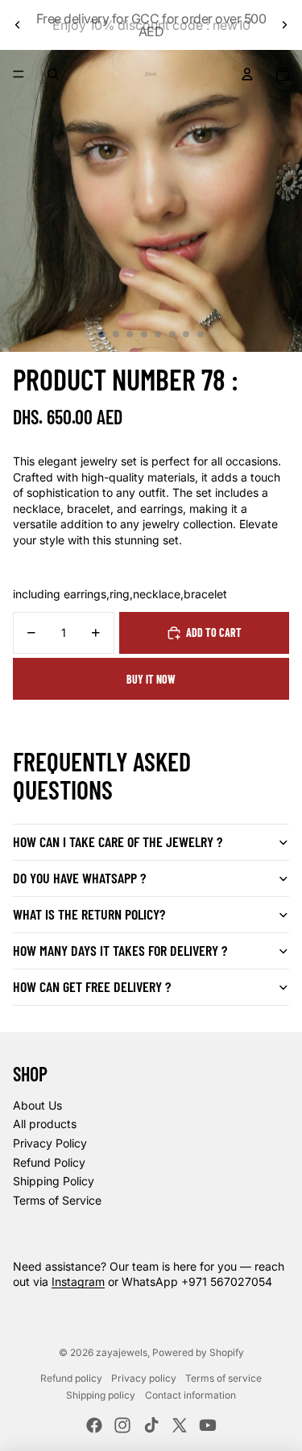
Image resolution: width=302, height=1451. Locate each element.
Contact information (190, 1395)
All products (45, 1124)
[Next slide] (284, 25)
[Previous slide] (17, 25)
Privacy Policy (50, 1143)
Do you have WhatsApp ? (79, 878)
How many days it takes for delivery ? (120, 950)
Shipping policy (100, 1395)
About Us (37, 1105)
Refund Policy (49, 1162)
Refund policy (71, 1378)
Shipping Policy (53, 1181)
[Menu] (18, 74)
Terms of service (223, 1378)
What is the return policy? (89, 914)
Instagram (78, 1281)
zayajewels (121, 1352)
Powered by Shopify (198, 1352)
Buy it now (151, 679)
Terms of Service (57, 1200)
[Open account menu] (247, 74)
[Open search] (53, 74)
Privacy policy (143, 1378)
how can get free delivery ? (92, 986)
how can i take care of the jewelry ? (117, 841)
